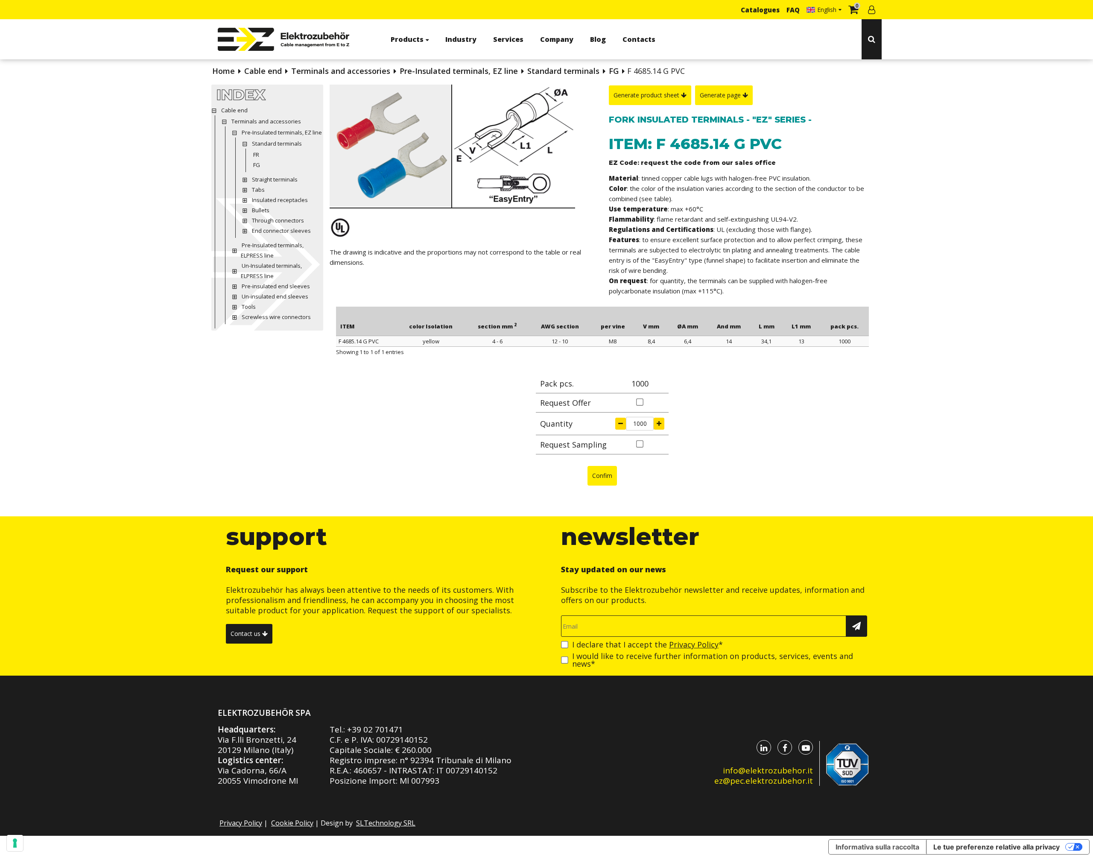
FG (614, 71)
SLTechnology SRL (385, 823)
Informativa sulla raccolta (877, 847)
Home (223, 71)
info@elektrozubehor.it (768, 770)
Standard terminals (563, 71)
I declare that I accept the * (647, 644)
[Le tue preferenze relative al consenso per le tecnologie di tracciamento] (15, 843)
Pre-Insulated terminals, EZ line (459, 71)
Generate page (721, 95)
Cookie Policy (292, 823)
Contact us (246, 634)
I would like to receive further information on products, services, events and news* (712, 660)
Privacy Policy (694, 644)
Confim (602, 475)
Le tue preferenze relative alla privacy (996, 847)
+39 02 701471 (375, 729)
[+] (659, 424)
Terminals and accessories (340, 71)
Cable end (263, 71)
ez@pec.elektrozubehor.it (763, 780)
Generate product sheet (647, 95)
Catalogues (760, 10)
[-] (620, 424)
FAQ (793, 10)
